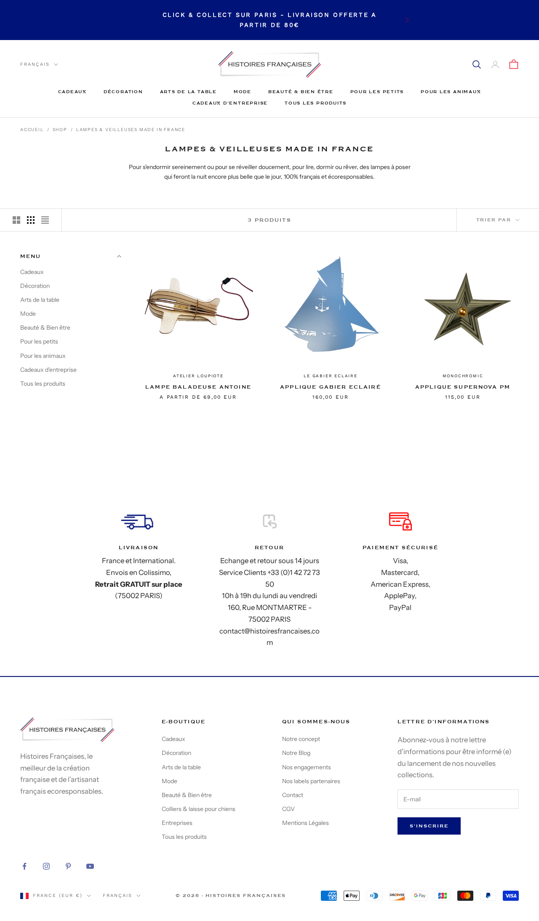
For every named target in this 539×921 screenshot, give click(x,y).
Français (35, 64)
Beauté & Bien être (301, 91)
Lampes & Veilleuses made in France (130, 129)
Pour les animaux (451, 91)
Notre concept (301, 739)
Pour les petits (377, 91)
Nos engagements (306, 767)
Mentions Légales (305, 823)
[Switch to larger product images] (16, 220)
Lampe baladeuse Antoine (198, 387)
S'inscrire (429, 826)
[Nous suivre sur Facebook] (24, 866)
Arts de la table (188, 91)
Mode (242, 91)
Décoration (123, 91)
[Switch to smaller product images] (31, 220)
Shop (60, 129)
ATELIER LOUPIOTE (198, 375)
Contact (292, 795)
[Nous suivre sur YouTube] (90, 866)
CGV (288, 809)
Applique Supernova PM (462, 387)
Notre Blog (296, 753)
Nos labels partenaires (311, 781)
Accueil (32, 129)
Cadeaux (72, 91)
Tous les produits (316, 103)
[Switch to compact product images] (45, 220)
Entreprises (177, 823)
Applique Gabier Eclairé (330, 387)
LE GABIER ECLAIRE (331, 375)
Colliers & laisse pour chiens (198, 809)
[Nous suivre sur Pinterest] (68, 866)
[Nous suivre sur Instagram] (46, 866)
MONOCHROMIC (463, 375)
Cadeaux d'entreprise (230, 103)
